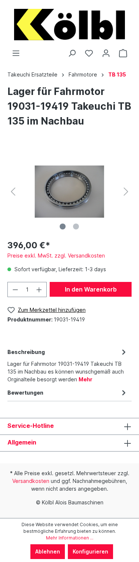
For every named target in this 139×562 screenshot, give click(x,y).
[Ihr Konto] (106, 53)
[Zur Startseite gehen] (69, 24)
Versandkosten (30, 481)
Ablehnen (47, 551)
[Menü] (15, 53)
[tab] (67, 364)
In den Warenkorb (91, 289)
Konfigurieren (90, 551)
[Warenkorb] (123, 53)
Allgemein (21, 442)
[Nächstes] (126, 192)
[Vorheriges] (13, 192)
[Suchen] (71, 53)
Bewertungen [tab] (25, 392)
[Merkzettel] (88, 53)
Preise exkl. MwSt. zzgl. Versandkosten (56, 255)
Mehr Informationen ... (69, 538)
